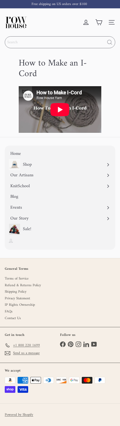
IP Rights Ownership (20, 305)
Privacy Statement (17, 298)
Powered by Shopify (19, 415)
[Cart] (98, 22)
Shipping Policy (16, 291)
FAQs (9, 311)
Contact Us (13, 318)
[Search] (109, 42)
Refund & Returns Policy (23, 285)
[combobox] (60, 42)
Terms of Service (16, 278)
